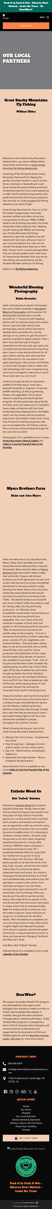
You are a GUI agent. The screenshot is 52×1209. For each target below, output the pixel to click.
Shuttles (26, 1112)
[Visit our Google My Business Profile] (11, 1091)
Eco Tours (26, 1109)
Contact (26, 1129)
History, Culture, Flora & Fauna (26, 1123)
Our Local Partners (26, 1116)
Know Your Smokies (26, 1126)
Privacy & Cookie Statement (26, 1206)
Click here (15, 1038)
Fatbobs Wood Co (26, 791)
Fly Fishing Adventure (27, 269)
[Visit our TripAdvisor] (23, 1091)
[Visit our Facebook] (5, 1091)
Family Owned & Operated (26, 1119)
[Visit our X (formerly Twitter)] (30, 1091)
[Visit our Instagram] (17, 1091)
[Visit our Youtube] (35, 1091)
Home (26, 1106)
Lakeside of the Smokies (15, 954)
